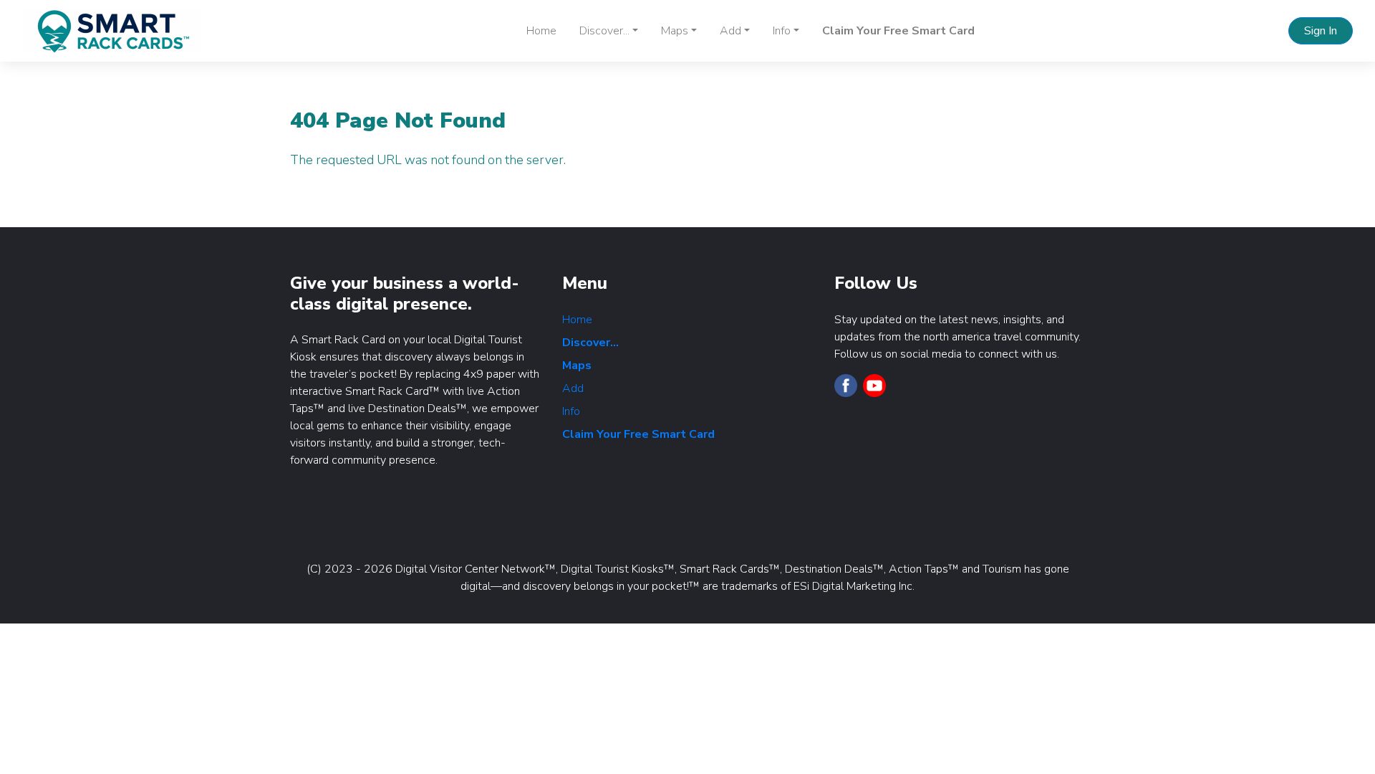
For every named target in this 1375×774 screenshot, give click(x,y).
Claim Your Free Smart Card (898, 31)
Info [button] (782, 31)
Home (541, 31)
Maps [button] (674, 31)
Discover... (590, 342)
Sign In (1320, 31)
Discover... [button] (604, 31)
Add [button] (730, 31)
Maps (577, 365)
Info (571, 411)
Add (573, 388)
